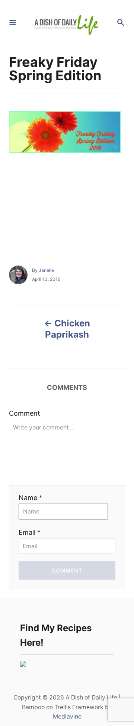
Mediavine (67, 716)
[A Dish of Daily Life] (66, 23)
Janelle (46, 270)
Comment (24, 413)
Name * (30, 498)
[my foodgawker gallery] (23, 664)
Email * (30, 532)
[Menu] (12, 22)
